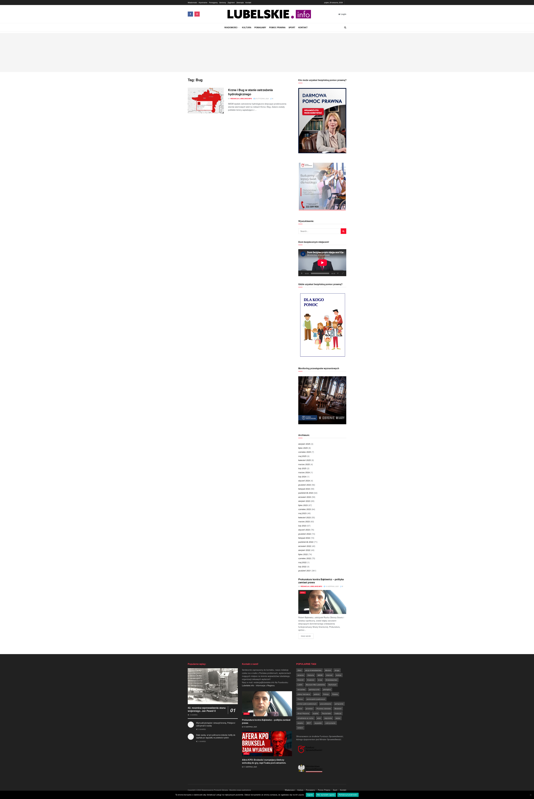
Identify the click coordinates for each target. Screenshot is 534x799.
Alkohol (328, 670)
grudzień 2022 (304, 533)
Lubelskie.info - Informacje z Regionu (258, 685)
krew (320, 680)
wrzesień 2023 (304, 497)
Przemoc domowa (324, 708)
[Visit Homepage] (269, 14)
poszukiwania (325, 704)
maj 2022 (302, 562)
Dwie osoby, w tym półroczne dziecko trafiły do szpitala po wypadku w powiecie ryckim (215, 736)
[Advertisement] (267, 52)
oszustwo (301, 689)
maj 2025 (302, 456)
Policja (326, 694)
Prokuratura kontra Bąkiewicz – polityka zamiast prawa (321, 580)
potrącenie (339, 704)
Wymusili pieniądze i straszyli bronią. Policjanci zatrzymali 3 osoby (215, 724)
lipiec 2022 (303, 554)
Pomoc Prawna (277, 27)
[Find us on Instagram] (197, 14)
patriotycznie (314, 689)
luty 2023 (302, 525)
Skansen (338, 708)
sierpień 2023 (304, 501)
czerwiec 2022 (304, 558)
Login (343, 14)
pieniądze (327, 689)
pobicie (317, 694)
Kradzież (310, 680)
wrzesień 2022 (304, 546)
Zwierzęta (240, 2)
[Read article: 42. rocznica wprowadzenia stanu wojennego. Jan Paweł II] (213, 686)
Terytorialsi (326, 713)
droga (337, 670)
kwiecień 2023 (304, 517)
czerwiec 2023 (304, 509)
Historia (311, 675)
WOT (309, 723)
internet (329, 675)
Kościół (301, 680)
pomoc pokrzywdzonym (307, 704)
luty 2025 (302, 468)
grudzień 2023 (304, 484)
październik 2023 (305, 492)
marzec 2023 (304, 521)
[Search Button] (345, 27)
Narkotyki (332, 684)
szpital (315, 713)
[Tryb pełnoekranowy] (342, 273)
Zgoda (310, 795)
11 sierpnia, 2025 (250, 767)
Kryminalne (203, 2)
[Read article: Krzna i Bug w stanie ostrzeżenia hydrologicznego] (206, 101)
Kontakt (248, 2)
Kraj (303, 592)
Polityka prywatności (348, 795)
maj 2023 (302, 513)
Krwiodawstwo (331, 680)
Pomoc (300, 699)
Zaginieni (231, 2)
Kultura (246, 27)
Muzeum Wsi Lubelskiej (315, 684)
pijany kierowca (304, 694)
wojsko (300, 723)
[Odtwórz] (302, 273)
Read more (307, 636)
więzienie (328, 718)
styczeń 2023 (304, 529)
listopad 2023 (304, 488)
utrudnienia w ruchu (305, 718)
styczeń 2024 (304, 480)
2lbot (299, 670)
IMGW (320, 675)
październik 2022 (305, 541)
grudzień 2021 (304, 570)
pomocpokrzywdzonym (316, 699)
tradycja (338, 713)
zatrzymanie (330, 723)
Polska (335, 694)
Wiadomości (192, 2)
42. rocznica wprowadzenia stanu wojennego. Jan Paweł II (207, 709)
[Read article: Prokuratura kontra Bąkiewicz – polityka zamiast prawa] (322, 602)
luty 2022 (302, 566)
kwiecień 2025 (304, 460)
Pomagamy (213, 2)
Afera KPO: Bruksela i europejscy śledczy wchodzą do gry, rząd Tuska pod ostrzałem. (264, 761)
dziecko (301, 675)
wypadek (318, 723)
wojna (338, 718)
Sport (292, 27)
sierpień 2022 (304, 550)
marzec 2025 (304, 464)
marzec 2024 (304, 472)
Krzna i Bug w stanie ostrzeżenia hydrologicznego (250, 92)
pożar (300, 708)
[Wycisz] (337, 273)
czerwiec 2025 (304, 452)
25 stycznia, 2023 (262, 98)
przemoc (309, 708)
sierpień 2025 (304, 443)
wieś (319, 718)
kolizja (338, 675)
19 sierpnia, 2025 (332, 586)
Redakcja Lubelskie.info (241, 98)
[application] (322, 262)
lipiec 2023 (303, 505)
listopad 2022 (304, 537)
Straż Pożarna (303, 713)
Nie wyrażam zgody (326, 795)
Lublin (300, 684)
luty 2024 (302, 476)
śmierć (300, 728)
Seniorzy (222, 2)
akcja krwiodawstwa (313, 670)
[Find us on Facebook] (190, 14)
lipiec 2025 (303, 447)
